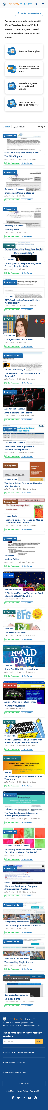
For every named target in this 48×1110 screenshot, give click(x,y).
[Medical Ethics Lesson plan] (24, 561)
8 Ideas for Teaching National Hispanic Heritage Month (19, 448)
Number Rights (12, 998)
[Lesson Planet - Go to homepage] (17, 4)
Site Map (10, 1091)
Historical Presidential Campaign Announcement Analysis (21, 887)
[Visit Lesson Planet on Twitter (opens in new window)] (18, 1097)
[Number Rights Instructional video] (24, 1001)
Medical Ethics (11, 559)
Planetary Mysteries (14, 705)
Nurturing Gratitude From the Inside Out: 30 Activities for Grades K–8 (23, 851)
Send (38, 1041)
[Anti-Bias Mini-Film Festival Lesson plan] (24, 415)
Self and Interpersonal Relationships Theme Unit (23, 778)
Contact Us (24, 1083)
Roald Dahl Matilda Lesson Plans (21, 669)
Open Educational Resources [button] (19, 1052)
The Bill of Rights (13, 156)
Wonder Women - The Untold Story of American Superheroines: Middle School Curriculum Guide (23, 742)
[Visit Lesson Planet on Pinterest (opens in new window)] (35, 1097)
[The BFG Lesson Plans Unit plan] (24, 636)
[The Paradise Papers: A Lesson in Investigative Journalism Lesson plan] (24, 818)
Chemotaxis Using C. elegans (19, 192)
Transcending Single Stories (18, 962)
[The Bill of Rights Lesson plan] (24, 158)
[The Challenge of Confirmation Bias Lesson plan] (24, 928)
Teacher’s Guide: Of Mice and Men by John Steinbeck (23, 484)
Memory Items (11, 229)
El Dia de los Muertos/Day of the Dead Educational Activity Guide (23, 594)
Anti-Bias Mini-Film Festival (18, 412)
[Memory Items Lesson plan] (24, 232)
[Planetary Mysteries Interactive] (24, 708)
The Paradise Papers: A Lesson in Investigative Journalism (21, 814)
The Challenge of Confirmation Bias (22, 925)
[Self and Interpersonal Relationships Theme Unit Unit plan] (24, 781)
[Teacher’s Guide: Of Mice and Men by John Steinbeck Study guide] (24, 488)
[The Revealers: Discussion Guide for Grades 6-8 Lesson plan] (24, 379)
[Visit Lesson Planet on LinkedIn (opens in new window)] (24, 1097)
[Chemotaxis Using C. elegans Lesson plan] (24, 195)
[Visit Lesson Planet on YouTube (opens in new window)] (29, 1097)
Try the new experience (30, 13)
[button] (42, 4)
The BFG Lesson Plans (15, 632)
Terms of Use (35, 1091)
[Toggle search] (36, 4)
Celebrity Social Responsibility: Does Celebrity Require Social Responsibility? (22, 266)
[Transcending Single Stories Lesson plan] (24, 964)
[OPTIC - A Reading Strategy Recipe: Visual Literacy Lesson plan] (24, 298)
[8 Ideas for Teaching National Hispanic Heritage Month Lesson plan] (24, 453)
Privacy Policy (22, 1091)
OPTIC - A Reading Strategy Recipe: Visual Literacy (22, 301)
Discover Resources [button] (15, 1062)
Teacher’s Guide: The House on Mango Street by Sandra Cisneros (23, 521)
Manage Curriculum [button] (15, 1072)
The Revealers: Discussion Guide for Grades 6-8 (22, 375)
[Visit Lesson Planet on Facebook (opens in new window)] (12, 1097)
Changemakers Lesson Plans (19, 339)
